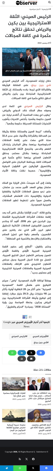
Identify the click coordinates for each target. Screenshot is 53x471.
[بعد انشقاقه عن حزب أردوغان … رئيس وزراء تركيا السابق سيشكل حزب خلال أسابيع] (39, 383)
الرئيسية (45, 9)
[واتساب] (12, 352)
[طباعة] (22, 358)
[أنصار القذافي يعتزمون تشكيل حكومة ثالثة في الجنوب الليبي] (39, 415)
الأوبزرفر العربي (40, 336)
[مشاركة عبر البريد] (31, 358)
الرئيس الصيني (33, 106)
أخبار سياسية (34, 9)
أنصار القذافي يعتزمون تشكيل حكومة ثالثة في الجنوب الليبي (40, 427)
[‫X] (31, 352)
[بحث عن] (49, 4)
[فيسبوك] (40, 352)
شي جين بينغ (41, 85)
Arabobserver (41, 452)
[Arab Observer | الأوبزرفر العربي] (26, 3)
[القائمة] (3, 4)
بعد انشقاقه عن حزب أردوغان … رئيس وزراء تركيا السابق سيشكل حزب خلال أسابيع (39, 397)
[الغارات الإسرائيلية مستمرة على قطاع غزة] (13, 383)
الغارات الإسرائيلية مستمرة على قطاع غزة (14, 395)
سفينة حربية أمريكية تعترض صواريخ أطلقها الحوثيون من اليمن (16, 427)
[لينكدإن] (22, 352)
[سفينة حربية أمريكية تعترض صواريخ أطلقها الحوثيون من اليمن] (13, 415)
